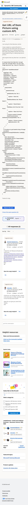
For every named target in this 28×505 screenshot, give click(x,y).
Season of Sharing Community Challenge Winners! (17, 354)
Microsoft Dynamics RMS (11, 409)
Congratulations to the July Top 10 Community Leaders (17, 372)
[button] (25, 6)
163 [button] (21, 39)
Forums (15, 12)
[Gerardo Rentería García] (5, 242)
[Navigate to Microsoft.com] (6, 2)
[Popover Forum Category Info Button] (4, 395)
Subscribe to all (14, 413)
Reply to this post (8, 207)
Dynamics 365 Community (13, 6)
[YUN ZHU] (5, 288)
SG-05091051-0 (17, 39)
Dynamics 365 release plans (10, 468)
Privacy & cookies (6, 491)
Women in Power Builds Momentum (16, 362)
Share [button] (18, 34)
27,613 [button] (21, 242)
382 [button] (17, 432)
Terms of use (5, 493)
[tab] (13, 227)
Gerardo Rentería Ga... (12, 242)
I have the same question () (10, 212)
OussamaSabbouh (15, 427)
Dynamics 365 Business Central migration (13, 404)
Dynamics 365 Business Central (13, 401)
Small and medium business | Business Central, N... (14, 12)
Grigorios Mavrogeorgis (16, 438)
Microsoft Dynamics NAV (11, 407)
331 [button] (11, 440)
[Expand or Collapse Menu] (2, 5)
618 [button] (21, 427)
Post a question (14, 8)
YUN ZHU (9, 288)
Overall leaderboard (21, 446)
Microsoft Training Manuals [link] (11, 458)
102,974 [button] (15, 288)
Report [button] (23, 34)
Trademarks (5, 495)
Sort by (4, 231)
